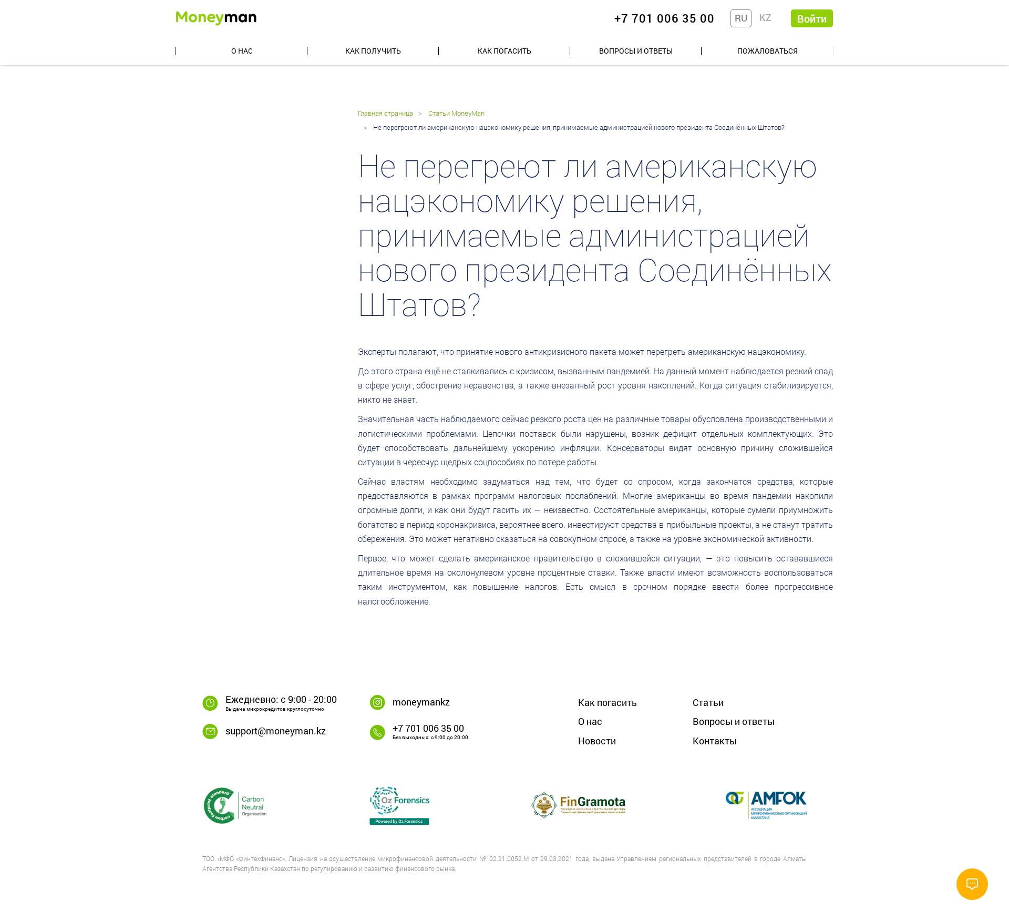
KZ (765, 17)
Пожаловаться (767, 51)
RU (741, 18)
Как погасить (504, 51)
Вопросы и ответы (636, 51)
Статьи (708, 702)
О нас (242, 51)
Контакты (715, 740)
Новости (597, 740)
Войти (812, 18)
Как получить (373, 51)
